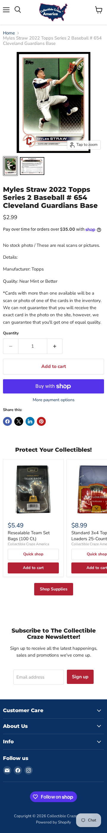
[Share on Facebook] (7, 421)
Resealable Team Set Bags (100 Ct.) (29, 536)
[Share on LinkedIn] (30, 421)
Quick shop (33, 554)
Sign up (80, 677)
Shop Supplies (53, 589)
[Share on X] (18, 421)
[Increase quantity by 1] (54, 346)
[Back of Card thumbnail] (32, 166)
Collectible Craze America (28, 544)
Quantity (11, 333)
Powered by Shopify (53, 822)
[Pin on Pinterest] (41, 421)
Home (9, 33)
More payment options (54, 400)
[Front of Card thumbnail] (10, 166)
